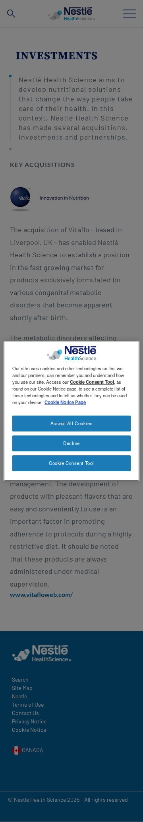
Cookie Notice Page (65, 402)
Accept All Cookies (71, 423)
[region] (71, 411)
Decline (71, 443)
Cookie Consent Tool (71, 463)
